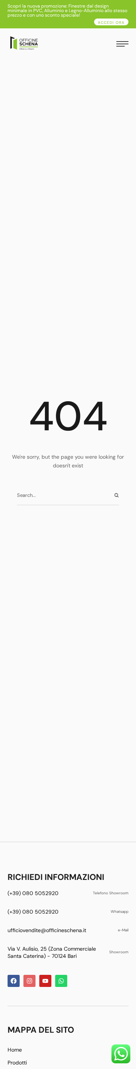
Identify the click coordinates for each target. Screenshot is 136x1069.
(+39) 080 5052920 (33, 893)
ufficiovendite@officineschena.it (47, 930)
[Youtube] (45, 981)
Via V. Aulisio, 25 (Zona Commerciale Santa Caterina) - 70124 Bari (52, 952)
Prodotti (17, 1062)
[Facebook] (14, 981)
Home (15, 1049)
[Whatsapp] (61, 981)
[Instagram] (29, 981)
